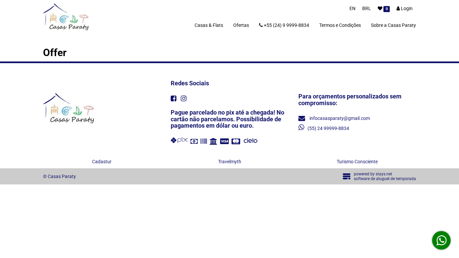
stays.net (384, 174)
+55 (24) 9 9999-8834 (286, 25)
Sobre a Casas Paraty (393, 25)
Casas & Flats (209, 25)
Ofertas (241, 25)
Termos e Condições (340, 25)
